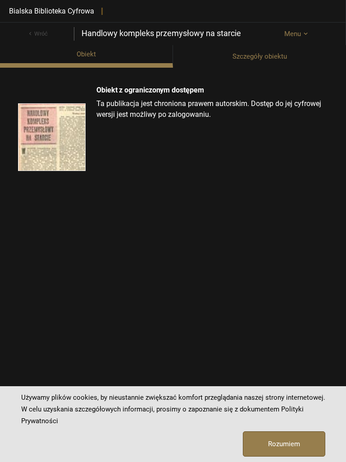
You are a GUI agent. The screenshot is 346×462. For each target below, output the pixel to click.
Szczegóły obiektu (259, 56)
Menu (292, 34)
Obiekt (86, 54)
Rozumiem (284, 444)
